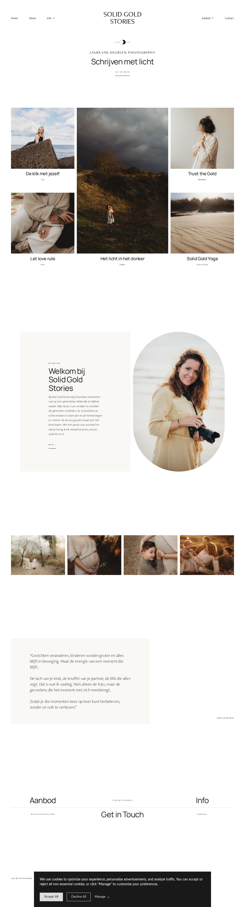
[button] (51, 18)
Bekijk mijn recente (40, 814)
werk (52, 814)
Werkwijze (202, 814)
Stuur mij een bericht (122, 800)
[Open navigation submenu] (213, 18)
